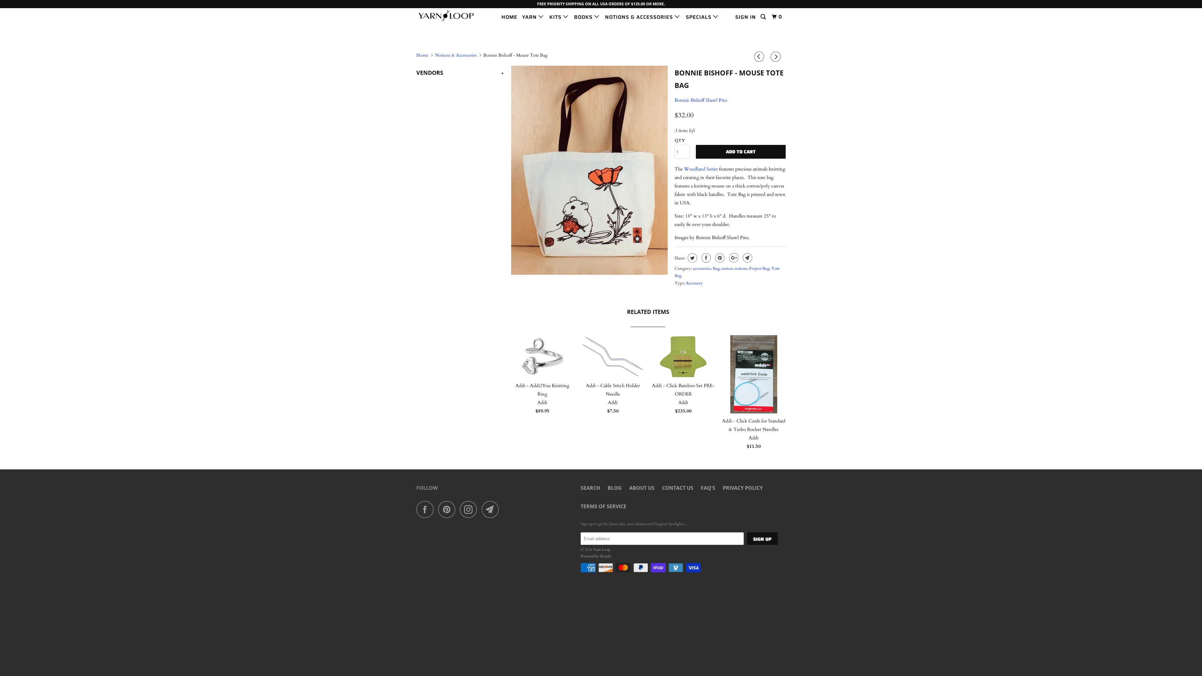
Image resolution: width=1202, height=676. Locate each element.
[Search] (763, 17)
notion (727, 268)
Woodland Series (701, 169)
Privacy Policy (743, 487)
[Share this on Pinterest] (719, 258)
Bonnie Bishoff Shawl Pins (701, 100)
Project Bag (759, 268)
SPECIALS (699, 17)
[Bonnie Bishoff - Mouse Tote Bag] (589, 170)
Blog (615, 487)
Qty (680, 140)
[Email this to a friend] (746, 258)
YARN (530, 17)
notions (741, 268)
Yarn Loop (601, 549)
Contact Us (677, 487)
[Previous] (760, 57)
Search (590, 487)
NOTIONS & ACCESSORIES (640, 17)
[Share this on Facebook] (705, 258)
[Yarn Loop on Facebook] (426, 509)
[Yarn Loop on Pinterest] (448, 509)
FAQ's (708, 487)
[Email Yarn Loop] (492, 509)
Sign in (745, 17)
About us (642, 487)
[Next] (777, 57)
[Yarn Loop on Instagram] (470, 509)
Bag (716, 268)
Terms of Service (603, 506)
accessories (702, 268)
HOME (509, 17)
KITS (556, 17)
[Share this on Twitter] (691, 258)
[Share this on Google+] (732, 258)
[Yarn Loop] (448, 15)
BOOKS (584, 17)
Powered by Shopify (596, 556)
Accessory (694, 283)
